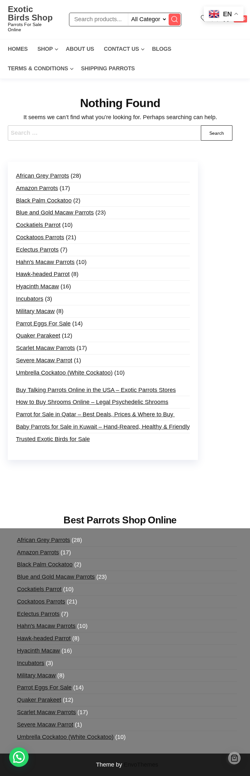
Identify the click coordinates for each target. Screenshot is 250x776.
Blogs (161, 49)
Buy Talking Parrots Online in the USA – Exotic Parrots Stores (96, 390)
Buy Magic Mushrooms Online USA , (58, 472)
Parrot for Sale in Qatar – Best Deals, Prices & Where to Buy (95, 414)
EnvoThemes (141, 764)
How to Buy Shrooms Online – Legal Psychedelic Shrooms (92, 402)
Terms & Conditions (38, 68)
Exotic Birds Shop (30, 13)
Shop (45, 49)
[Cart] (234, 758)
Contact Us (121, 49)
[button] (19, 757)
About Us (80, 49)
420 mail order (59, 481)
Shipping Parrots (108, 68)
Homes (18, 49)
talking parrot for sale (109, 491)
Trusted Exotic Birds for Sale (53, 439)
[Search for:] (120, 133)
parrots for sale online (171, 481)
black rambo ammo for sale (175, 491)
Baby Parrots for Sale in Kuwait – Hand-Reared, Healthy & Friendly (103, 426)
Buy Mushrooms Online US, (143, 472)
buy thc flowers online (111, 481)
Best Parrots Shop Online (120, 520)
